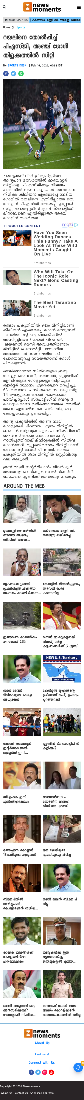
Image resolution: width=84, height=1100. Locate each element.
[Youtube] (51, 1072)
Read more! (42, 1054)
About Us (42, 1043)
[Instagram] (44, 1072)
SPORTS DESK (17, 66)
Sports (21, 28)
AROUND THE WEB (24, 487)
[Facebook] (31, 1072)
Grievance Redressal (42, 1093)
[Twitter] (38, 1072)
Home (7, 28)
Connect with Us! (42, 1063)
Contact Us (21, 1093)
